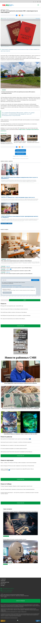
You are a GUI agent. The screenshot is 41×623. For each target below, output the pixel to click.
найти (24, 300)
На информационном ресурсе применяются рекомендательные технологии (12, 613)
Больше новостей (20, 325)
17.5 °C (7, 1)
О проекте (3, 579)
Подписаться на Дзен (7, 292)
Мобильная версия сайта (6, 591)
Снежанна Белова (11, 18)
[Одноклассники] (19, 15)
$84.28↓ (10, 1)
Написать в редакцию (20, 600)
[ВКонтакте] (16, 15)
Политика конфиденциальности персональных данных (9, 617)
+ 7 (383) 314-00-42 (26, 609)
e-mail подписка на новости (8, 588)
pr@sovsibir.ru (15, 611)
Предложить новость (20, 153)
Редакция (3, 580)
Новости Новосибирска (21, 150)
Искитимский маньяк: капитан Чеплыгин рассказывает (12, 285)
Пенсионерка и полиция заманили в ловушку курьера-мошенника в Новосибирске (20, 511)
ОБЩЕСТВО (9, 259)
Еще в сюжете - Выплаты (6, 223)
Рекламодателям (5, 582)
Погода (2, 585)
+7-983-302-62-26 (23, 611)
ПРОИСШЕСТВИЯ (6, 536)
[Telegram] (22, 15)
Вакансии (3, 583)
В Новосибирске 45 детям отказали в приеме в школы (14, 539)
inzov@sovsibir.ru (3, 610)
